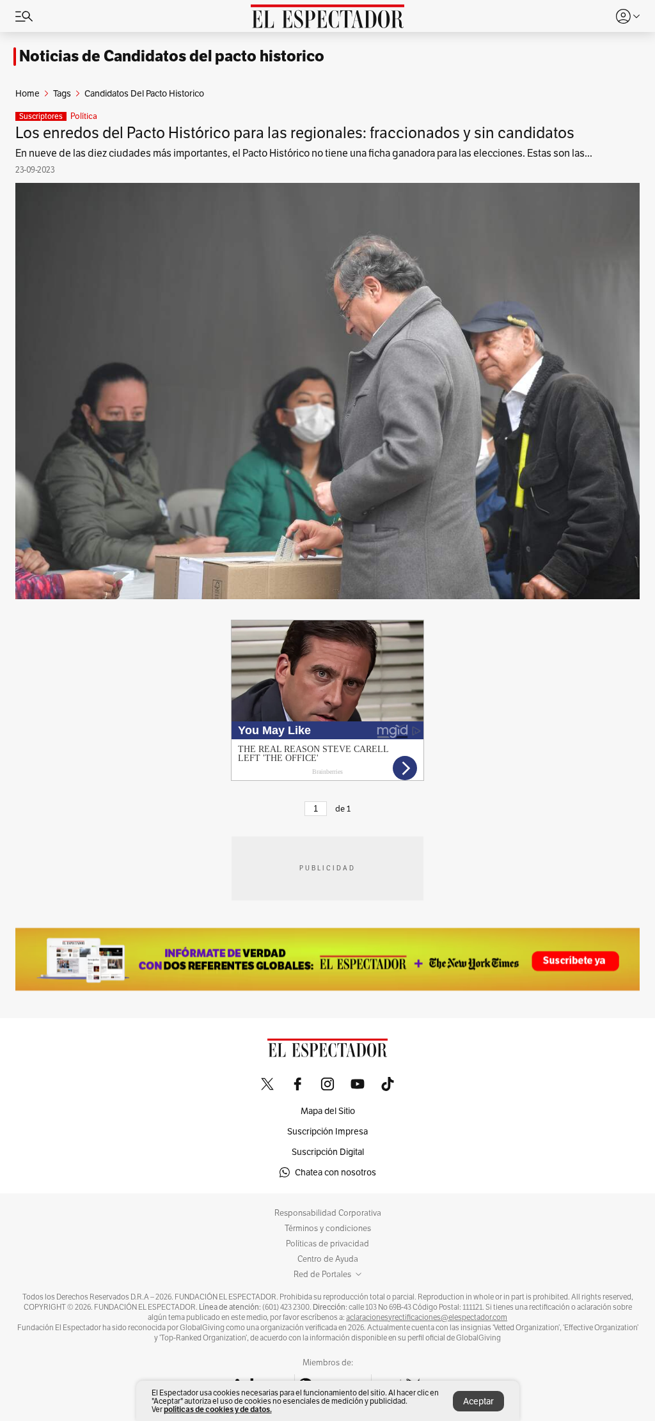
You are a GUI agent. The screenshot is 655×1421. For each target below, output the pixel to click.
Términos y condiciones (328, 1228)
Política (83, 116)
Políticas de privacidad (327, 1243)
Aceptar (478, 1401)
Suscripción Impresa (327, 1131)
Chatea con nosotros (335, 1172)
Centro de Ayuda (327, 1259)
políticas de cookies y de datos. (218, 1409)
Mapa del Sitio (328, 1111)
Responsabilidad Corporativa (327, 1213)
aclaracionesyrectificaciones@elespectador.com (426, 1317)
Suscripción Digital (328, 1152)
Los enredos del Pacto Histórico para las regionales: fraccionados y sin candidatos (294, 133)
